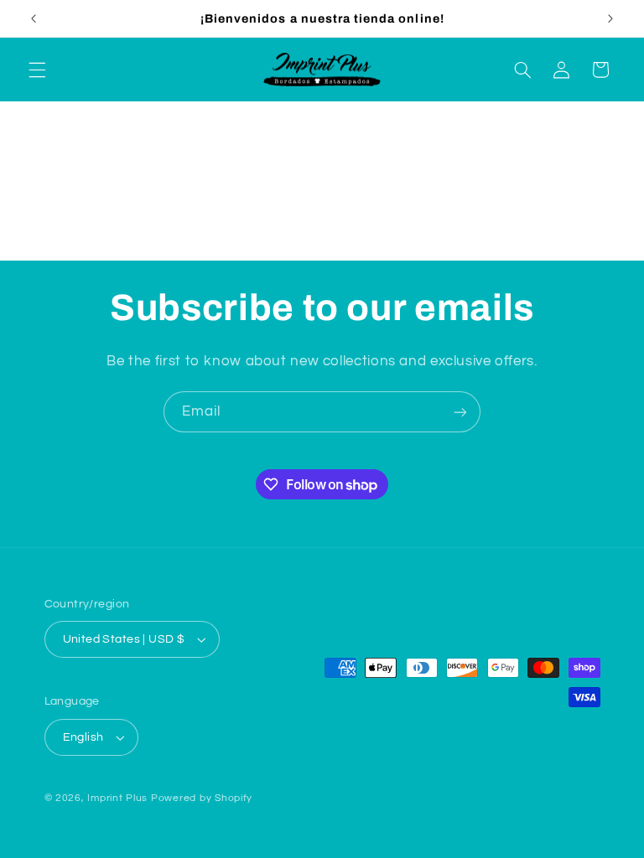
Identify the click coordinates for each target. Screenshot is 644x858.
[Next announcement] (610, 18)
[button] (37, 69)
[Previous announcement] (33, 18)
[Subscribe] (460, 411)
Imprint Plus (117, 798)
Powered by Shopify (201, 798)
